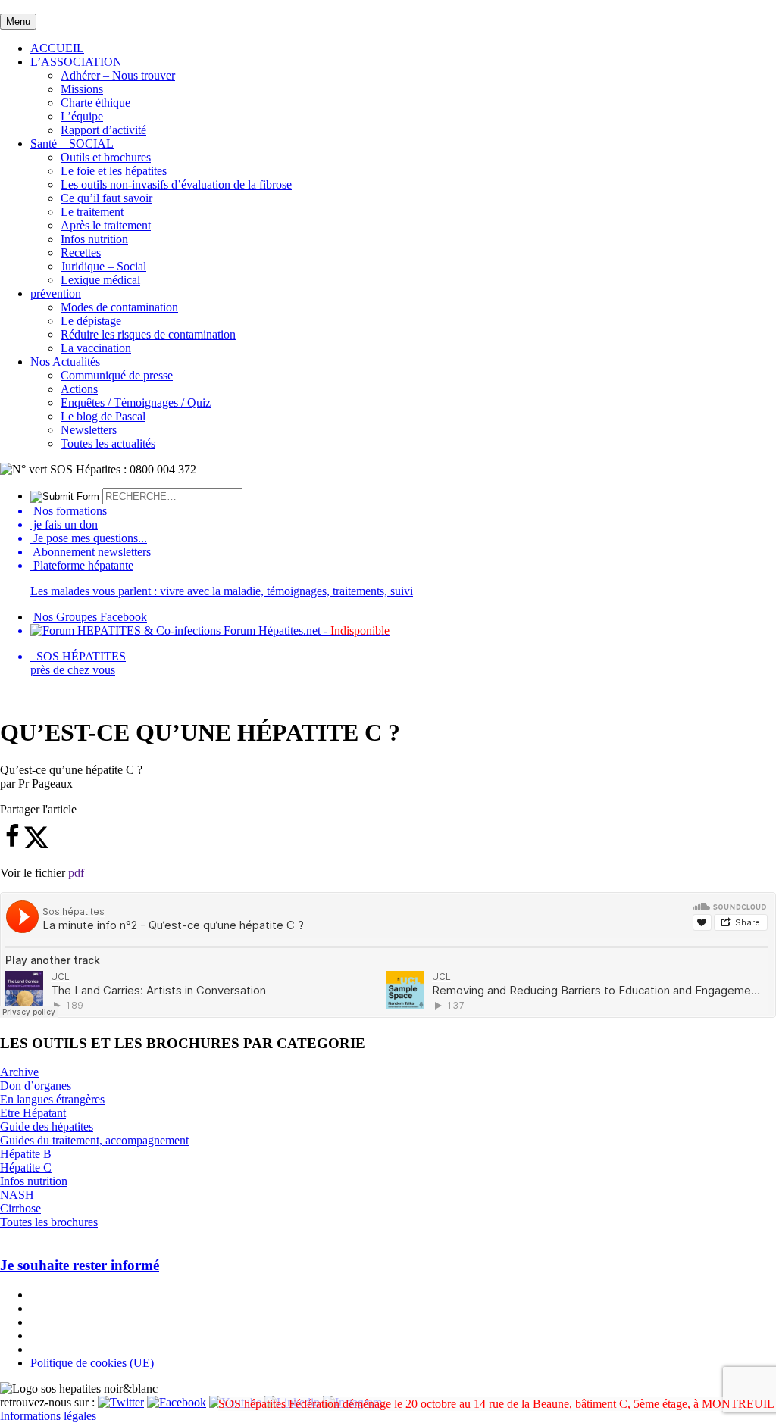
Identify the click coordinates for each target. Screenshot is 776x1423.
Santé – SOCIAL (72, 143)
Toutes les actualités (108, 443)
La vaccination (96, 348)
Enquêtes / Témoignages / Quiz (136, 402)
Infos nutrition (94, 238)
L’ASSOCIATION (76, 61)
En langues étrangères (52, 1099)
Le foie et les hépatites (114, 170)
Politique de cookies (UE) (92, 1362)
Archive (19, 1072)
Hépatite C (26, 1167)
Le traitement (92, 211)
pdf (76, 872)
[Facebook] (176, 1402)
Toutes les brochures (49, 1221)
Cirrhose (20, 1208)
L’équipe (82, 116)
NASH (17, 1194)
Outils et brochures (106, 157)
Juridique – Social (103, 266)
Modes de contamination (119, 307)
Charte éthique (95, 102)
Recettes (81, 252)
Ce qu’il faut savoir (106, 198)
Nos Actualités (65, 361)
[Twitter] (121, 1402)
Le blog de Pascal (103, 416)
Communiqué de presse (117, 375)
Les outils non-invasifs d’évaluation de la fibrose (176, 184)
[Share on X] (36, 844)
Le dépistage (91, 320)
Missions (82, 89)
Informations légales (48, 1415)
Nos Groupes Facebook (90, 616)
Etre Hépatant (33, 1112)
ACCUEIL (57, 48)
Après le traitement (106, 225)
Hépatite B (26, 1153)
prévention (55, 293)
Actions (79, 388)
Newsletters (89, 429)
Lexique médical (100, 279)
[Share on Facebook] (12, 844)
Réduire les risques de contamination (148, 334)
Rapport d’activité (103, 129)
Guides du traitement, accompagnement (94, 1140)
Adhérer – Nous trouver (118, 75)
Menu (18, 21)
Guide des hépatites (46, 1126)
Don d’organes (35, 1085)
